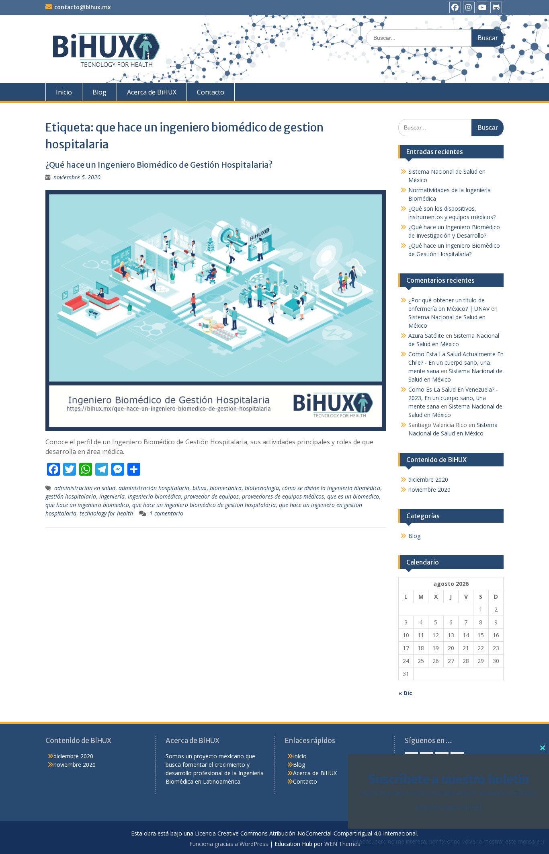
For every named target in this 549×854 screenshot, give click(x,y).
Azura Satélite (426, 335)
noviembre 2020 (429, 489)
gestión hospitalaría (70, 496)
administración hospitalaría (154, 488)
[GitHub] (496, 7)
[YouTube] (482, 7)
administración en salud (84, 488)
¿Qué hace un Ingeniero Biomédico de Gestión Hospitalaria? (158, 165)
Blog (99, 92)
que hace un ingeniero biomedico (87, 505)
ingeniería (112, 496)
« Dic (405, 693)
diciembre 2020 (428, 479)
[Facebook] (455, 7)
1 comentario (166, 513)
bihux (200, 488)
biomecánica (226, 488)
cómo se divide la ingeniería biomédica (331, 488)
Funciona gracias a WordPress (228, 844)
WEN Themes (342, 844)
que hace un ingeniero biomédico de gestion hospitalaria (204, 505)
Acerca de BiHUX (151, 92)
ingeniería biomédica (154, 496)
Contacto (210, 92)
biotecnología (262, 488)
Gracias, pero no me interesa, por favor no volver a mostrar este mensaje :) (448, 841)
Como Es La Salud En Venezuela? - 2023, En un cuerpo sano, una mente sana (453, 398)
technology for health (106, 513)
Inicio (64, 92)
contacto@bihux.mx (82, 7)
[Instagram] (469, 7)
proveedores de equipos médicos (283, 496)
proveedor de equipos (211, 496)
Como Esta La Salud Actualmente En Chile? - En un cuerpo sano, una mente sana (456, 362)
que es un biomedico (353, 496)
